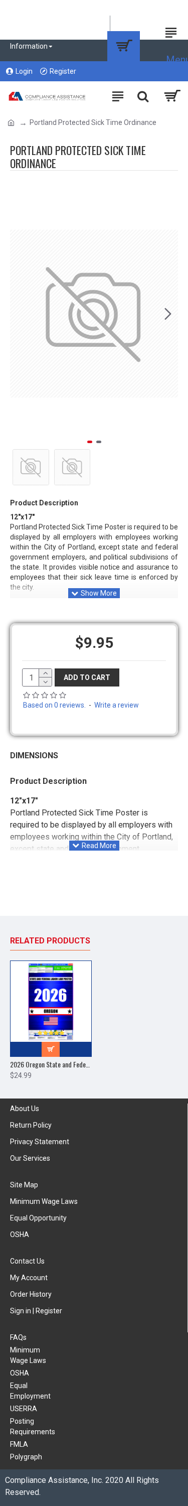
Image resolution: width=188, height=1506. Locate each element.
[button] (20, 314)
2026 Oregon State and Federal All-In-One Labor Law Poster (51, 1064)
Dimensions (34, 755)
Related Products (50, 940)
